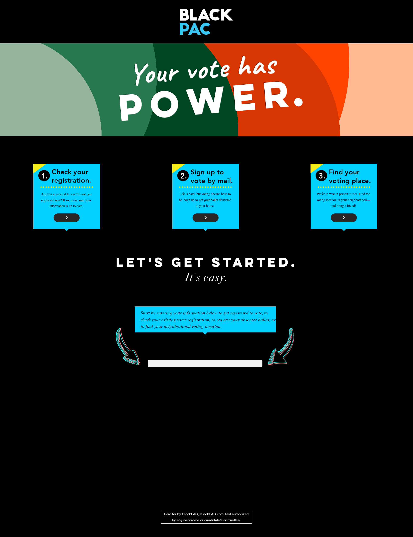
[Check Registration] (67, 217)
